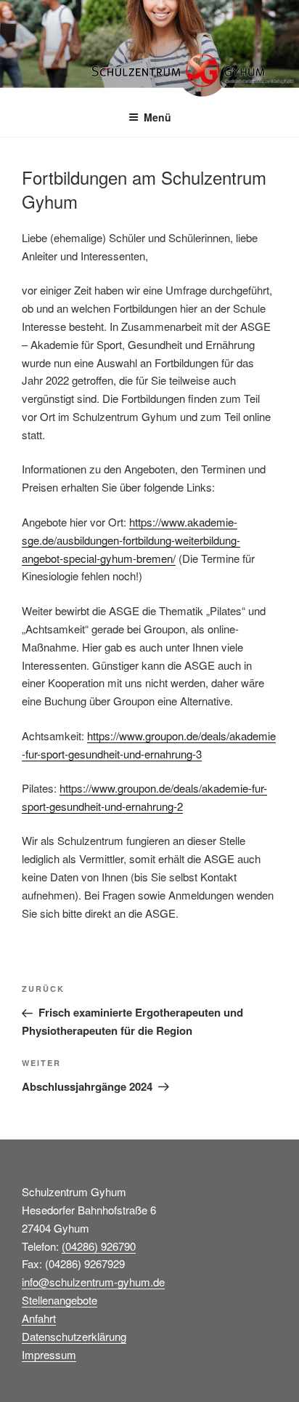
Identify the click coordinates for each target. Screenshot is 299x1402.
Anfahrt (39, 1318)
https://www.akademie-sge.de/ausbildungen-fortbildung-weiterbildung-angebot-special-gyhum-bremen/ (131, 540)
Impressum (49, 1354)
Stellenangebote (59, 1299)
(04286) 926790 (99, 1246)
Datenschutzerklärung (74, 1336)
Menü (157, 117)
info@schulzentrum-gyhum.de (93, 1281)
